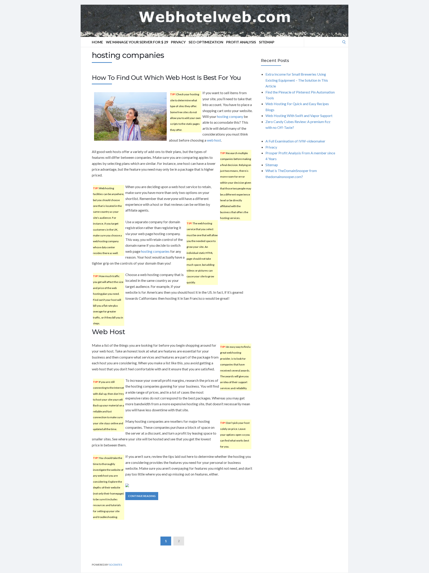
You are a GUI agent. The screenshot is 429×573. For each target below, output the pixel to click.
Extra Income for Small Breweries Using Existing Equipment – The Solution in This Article (296, 80)
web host (214, 140)
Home (97, 42)
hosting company (230, 116)
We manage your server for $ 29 (137, 42)
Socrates (115, 564)
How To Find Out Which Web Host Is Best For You (166, 77)
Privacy (178, 42)
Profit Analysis (241, 42)
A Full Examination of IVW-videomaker (295, 141)
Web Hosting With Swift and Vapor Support (298, 115)
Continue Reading (142, 496)
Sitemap (266, 42)
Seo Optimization (206, 42)
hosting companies (155, 251)
